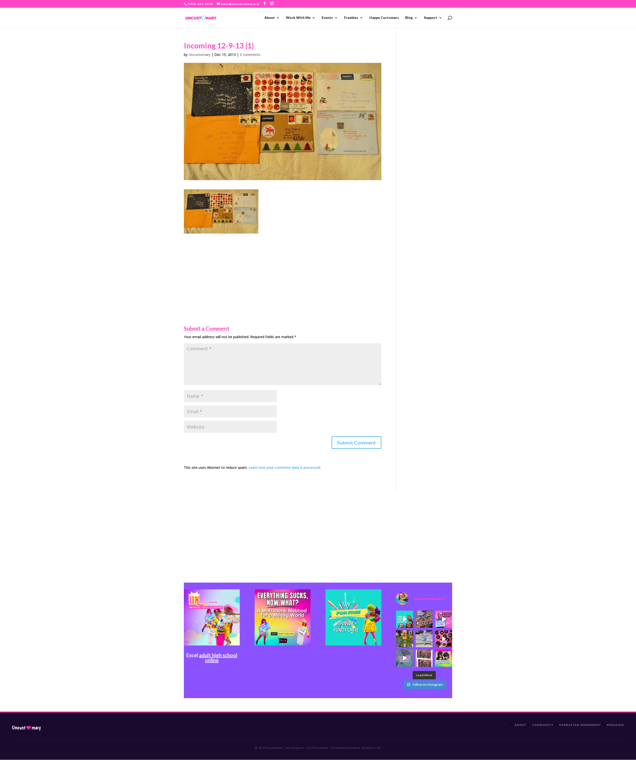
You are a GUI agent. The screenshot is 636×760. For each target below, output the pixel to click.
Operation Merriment (580, 725)
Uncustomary (199, 54)
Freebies (351, 18)
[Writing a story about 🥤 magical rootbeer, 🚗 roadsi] (404, 658)
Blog (409, 18)
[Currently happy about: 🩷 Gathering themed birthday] (404, 638)
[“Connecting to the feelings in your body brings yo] (424, 658)
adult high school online (218, 657)
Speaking (615, 725)
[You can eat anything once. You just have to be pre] (443, 619)
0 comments (250, 54)
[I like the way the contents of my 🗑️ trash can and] (424, 619)
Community (543, 725)
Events (327, 18)
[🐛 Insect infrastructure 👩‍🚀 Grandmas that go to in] (443, 658)
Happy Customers (384, 18)
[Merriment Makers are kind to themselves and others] (424, 638)
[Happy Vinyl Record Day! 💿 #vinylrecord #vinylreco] (443, 638)
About (269, 18)
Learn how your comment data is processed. (284, 467)
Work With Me (298, 18)
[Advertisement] (282, 268)
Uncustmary (26, 728)
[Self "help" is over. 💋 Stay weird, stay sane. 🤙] (404, 619)
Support (430, 18)
